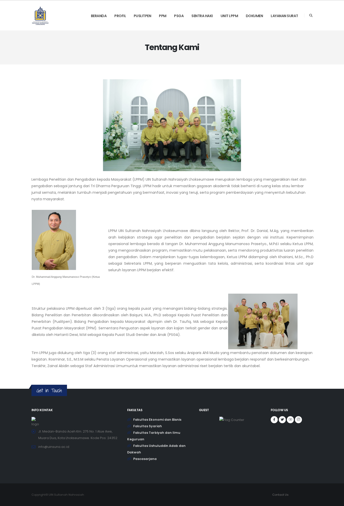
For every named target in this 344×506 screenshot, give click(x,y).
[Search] (311, 15)
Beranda (99, 15)
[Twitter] (282, 419)
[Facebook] (274, 419)
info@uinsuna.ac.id (53, 447)
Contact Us (280, 495)
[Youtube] (290, 419)
